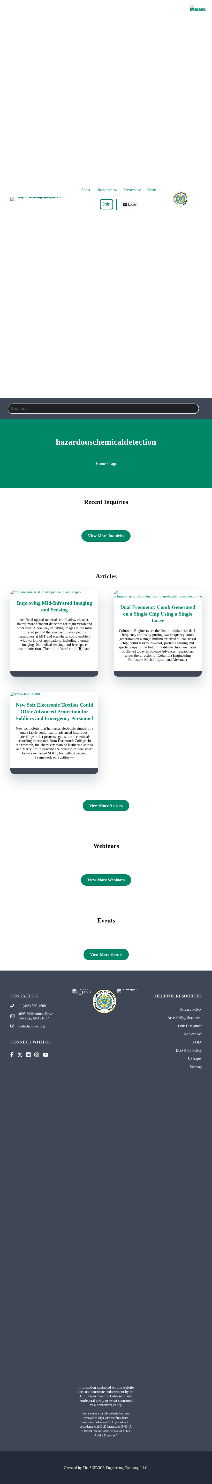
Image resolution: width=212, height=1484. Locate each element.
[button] (115, 190)
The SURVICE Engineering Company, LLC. (115, 1468)
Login (131, 204)
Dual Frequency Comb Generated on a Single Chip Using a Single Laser (157, 613)
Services (129, 190)
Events (151, 190)
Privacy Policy (191, 1009)
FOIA (197, 1042)
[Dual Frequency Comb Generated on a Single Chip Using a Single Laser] (158, 596)
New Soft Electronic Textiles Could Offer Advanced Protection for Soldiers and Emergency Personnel (54, 711)
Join (106, 204)
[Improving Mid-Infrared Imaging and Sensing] (54, 592)
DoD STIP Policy (189, 1050)
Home (101, 463)
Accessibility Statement (185, 1018)
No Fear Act (193, 1034)
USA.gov (195, 1058)
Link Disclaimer (190, 1026)
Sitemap (196, 1067)
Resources (105, 190)
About (85, 190)
